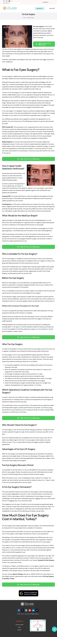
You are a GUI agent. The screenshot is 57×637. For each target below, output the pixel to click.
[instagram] (6, 1)
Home (24, 17)
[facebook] (4, 1)
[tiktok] (37, 610)
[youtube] (9, 1)
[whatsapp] (12, 1)
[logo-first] (10, 6)
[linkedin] (33, 610)
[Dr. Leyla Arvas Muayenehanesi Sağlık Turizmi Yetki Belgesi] (38, 620)
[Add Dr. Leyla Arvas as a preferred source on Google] (28, 593)
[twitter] (22, 610)
